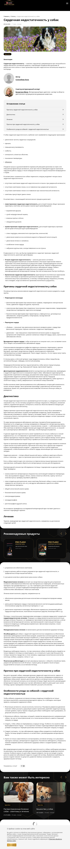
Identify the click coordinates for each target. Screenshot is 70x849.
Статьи (13, 16)
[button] (61, 533)
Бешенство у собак (12, 809)
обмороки (8, 162)
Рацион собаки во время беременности (47, 810)
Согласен (11, 845)
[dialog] (35, 837)
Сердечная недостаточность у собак (28, 16)
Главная (6, 16)
